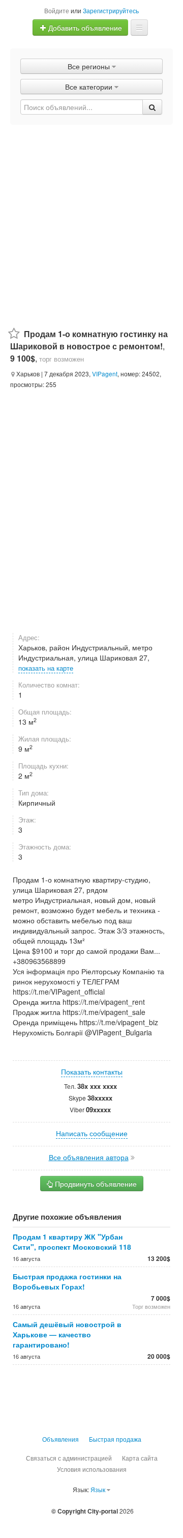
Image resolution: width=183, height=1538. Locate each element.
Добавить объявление (84, 27)
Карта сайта (140, 1457)
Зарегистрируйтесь (111, 10)
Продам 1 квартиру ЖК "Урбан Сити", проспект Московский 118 (72, 1241)
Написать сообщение (92, 1133)
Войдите (56, 10)
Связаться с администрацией (69, 1457)
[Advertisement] (91, 221)
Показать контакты (92, 1071)
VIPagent (104, 373)
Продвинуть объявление (95, 1183)
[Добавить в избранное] (14, 334)
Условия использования (92, 1469)
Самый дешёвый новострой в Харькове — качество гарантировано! (67, 1334)
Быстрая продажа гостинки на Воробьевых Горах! (67, 1281)
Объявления (60, 1439)
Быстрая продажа (115, 1439)
